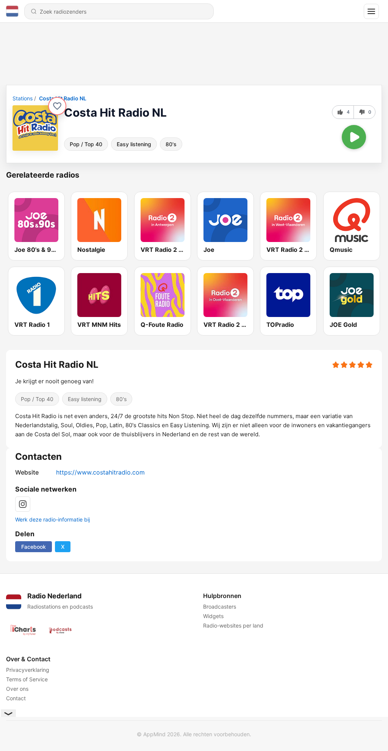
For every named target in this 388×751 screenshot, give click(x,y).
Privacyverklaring (27, 670)
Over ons (17, 688)
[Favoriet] (57, 106)
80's (171, 144)
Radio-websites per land (233, 625)
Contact (16, 698)
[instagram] (22, 504)
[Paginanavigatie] (371, 11)
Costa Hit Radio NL (62, 98)
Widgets (213, 616)
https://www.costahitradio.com (100, 472)
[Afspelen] (354, 137)
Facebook (33, 546)
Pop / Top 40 (86, 144)
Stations (23, 98)
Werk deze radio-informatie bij (52, 519)
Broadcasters (219, 606)
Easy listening (134, 144)
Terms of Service (27, 679)
